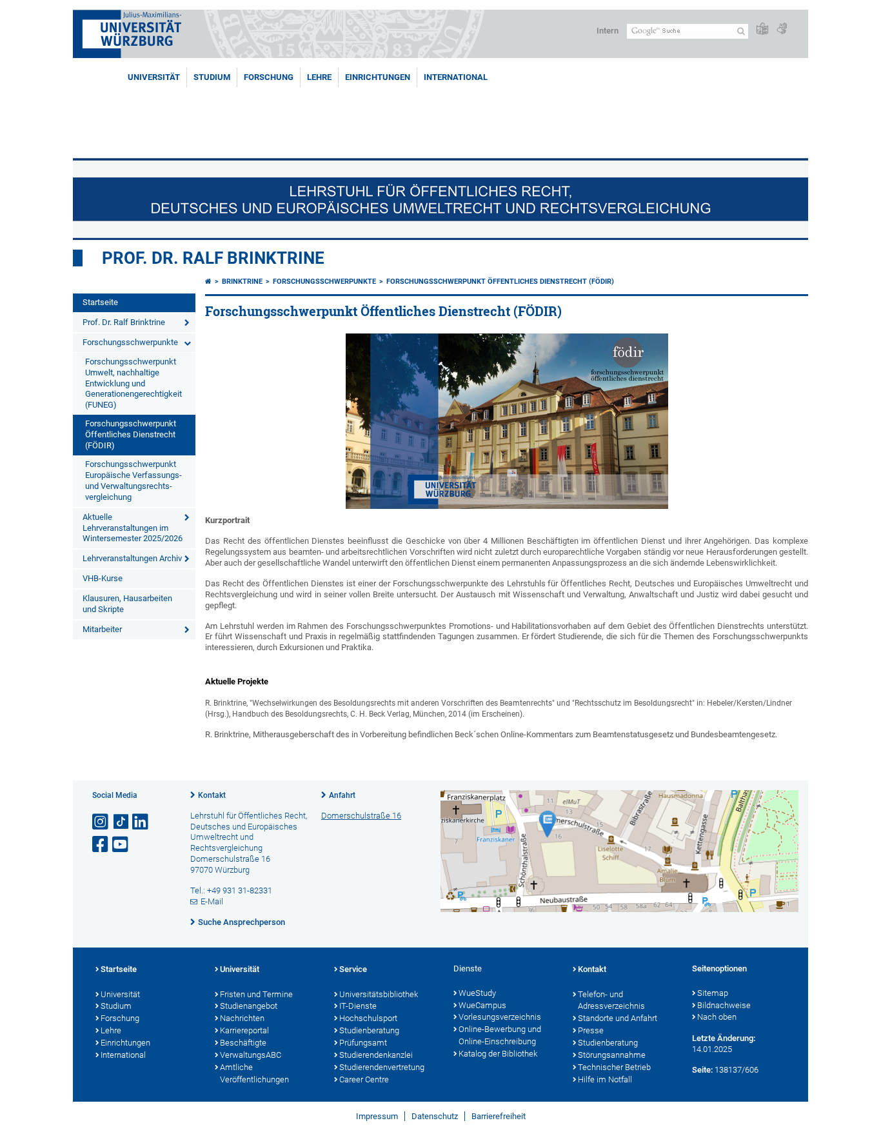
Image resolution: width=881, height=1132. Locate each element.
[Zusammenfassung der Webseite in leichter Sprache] (762, 29)
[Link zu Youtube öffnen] (121, 844)
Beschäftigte (243, 1043)
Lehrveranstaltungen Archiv (132, 558)
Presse (591, 1030)
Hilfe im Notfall (605, 1079)
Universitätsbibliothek (378, 994)
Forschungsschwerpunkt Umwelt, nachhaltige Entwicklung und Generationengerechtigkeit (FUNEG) (133, 383)
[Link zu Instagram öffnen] (101, 822)
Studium (211, 77)
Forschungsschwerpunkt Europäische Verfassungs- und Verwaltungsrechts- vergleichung (133, 480)
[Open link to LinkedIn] (141, 822)
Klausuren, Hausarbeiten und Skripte (127, 603)
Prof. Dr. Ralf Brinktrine (213, 258)
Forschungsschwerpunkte (130, 342)
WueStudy (477, 993)
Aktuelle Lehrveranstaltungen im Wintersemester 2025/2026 (133, 528)
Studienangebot (248, 1006)
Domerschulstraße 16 (361, 815)
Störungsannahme (612, 1055)
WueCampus (482, 1005)
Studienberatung (369, 1030)
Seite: (702, 1070)
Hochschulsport (368, 1018)
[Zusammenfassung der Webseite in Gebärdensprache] (782, 29)
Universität (154, 77)
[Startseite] (208, 281)
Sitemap (712, 993)
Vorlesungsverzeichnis (500, 1017)
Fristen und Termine (256, 994)
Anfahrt (342, 795)
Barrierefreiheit (498, 1116)
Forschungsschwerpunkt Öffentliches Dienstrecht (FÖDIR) (130, 434)
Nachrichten (242, 1018)
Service (353, 969)
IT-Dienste (358, 1006)
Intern (608, 30)
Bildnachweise (724, 1005)
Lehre (319, 77)
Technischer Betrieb (614, 1067)
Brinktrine (242, 281)
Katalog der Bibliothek (498, 1053)
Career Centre (364, 1079)
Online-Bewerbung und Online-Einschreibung (500, 1035)
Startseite (100, 302)
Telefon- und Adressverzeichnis (611, 1000)
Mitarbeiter (102, 629)
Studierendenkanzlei (376, 1055)
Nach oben (717, 1017)
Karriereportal (244, 1030)
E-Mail (212, 901)
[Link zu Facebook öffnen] (101, 844)
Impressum (377, 1116)
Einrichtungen (377, 77)
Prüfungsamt (363, 1043)
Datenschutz (434, 1116)
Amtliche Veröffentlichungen (254, 1073)
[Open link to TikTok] (121, 822)
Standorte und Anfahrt (617, 1018)
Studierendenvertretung (381, 1067)
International (456, 77)
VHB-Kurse (103, 578)
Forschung (268, 77)
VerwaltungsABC (250, 1055)
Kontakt (212, 795)
